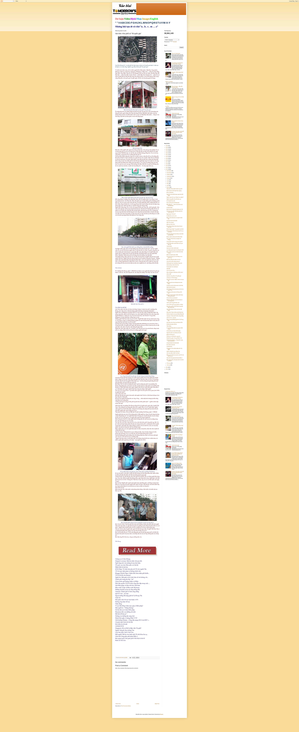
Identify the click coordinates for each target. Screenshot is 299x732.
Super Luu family (169, 81)
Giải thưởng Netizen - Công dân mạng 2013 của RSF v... (175, 340)
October (168, 174)
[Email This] (132, 657)
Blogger (161, 714)
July (168, 179)
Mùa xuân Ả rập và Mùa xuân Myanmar (175, 312)
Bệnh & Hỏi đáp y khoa (177, 463)
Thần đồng (169, 326)
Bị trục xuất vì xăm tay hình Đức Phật (174, 236)
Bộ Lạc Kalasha (170, 192)
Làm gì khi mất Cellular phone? (173, 261)
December (169, 170)
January (168, 365)
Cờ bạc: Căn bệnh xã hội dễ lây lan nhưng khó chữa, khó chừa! (178, 132)
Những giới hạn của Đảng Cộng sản (174, 263)
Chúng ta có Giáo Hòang (172, 277)
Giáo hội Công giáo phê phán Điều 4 (174, 357)
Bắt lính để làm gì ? (171, 334)
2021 (167, 154)
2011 (167, 369)
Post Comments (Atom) (126, 706)
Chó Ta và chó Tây (170, 270)
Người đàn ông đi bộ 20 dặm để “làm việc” (177, 407)
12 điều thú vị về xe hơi (171, 215)
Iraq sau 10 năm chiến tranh (172, 248)
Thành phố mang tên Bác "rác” (173, 302)
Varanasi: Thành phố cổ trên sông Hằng (175, 315)
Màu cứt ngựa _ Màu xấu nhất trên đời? (177, 87)
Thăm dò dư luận (175, 113)
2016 (167, 163)
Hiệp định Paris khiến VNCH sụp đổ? (174, 188)
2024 (167, 149)
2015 (167, 165)
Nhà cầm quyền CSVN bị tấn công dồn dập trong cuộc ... (175, 307)
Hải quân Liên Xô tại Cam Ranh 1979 (175, 322)
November (169, 172)
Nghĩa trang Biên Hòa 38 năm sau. (174, 199)
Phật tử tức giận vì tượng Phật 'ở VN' (174, 338)
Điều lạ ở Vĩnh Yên (171, 224)
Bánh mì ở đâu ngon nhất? (172, 254)
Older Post (157, 703)
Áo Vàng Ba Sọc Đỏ (171, 200)
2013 (167, 169)
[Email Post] (130, 657)
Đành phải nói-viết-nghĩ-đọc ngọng (174, 190)
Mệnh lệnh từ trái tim (171, 287)
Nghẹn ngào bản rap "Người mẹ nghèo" (175, 197)
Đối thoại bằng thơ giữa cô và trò (173, 259)
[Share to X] (135, 657)
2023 (167, 151)
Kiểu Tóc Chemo (170, 222)
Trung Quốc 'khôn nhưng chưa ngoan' (175, 241)
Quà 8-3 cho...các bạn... (172, 317)
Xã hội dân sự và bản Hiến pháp (173, 330)
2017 (167, 161)
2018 (167, 160)
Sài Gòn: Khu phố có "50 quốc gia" (174, 275)
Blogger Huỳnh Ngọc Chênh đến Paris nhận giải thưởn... (175, 295)
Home (137, 703)
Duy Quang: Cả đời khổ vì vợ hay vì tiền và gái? (177, 63)
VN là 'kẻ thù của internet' (172, 297)
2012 (167, 367)
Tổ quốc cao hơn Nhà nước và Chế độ (175, 285)
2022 (167, 152)
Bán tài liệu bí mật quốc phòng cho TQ (175, 209)
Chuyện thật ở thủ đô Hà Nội (173, 343)
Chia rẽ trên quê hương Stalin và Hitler (175, 304)
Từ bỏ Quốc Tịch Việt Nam (172, 266)
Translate (175, 41)
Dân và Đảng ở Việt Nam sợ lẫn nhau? (175, 272)
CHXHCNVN (169, 346)
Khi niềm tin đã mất (171, 344)
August (168, 178)
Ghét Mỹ (168, 268)
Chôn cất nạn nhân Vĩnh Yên (173, 265)
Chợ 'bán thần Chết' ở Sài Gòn (173, 353)
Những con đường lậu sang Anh (173, 336)
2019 (167, 158)
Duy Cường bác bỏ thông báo (173, 202)
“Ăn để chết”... (169, 246)
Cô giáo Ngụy (169, 207)
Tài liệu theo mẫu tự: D (170, 391)
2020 (167, 156)
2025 (167, 147)
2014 (167, 167)
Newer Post (118, 703)
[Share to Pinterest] (138, 657)
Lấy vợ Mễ (169, 274)
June (168, 181)
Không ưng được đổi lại (172, 324)
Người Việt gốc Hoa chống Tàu (173, 351)
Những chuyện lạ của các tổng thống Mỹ (175, 314)
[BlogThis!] (134, 657)
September (169, 176)
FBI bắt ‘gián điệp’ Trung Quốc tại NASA (175, 229)
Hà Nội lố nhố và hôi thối (172, 220)
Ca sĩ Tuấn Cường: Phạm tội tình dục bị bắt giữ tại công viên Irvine (177, 454)
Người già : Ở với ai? (171, 214)
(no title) (167, 106)
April (168, 185)
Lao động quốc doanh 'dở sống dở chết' (175, 250)
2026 (167, 145)
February (169, 363)
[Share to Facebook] (137, 657)
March (168, 187)
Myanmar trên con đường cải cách (174, 332)
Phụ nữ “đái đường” (176, 53)
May (168, 183)
